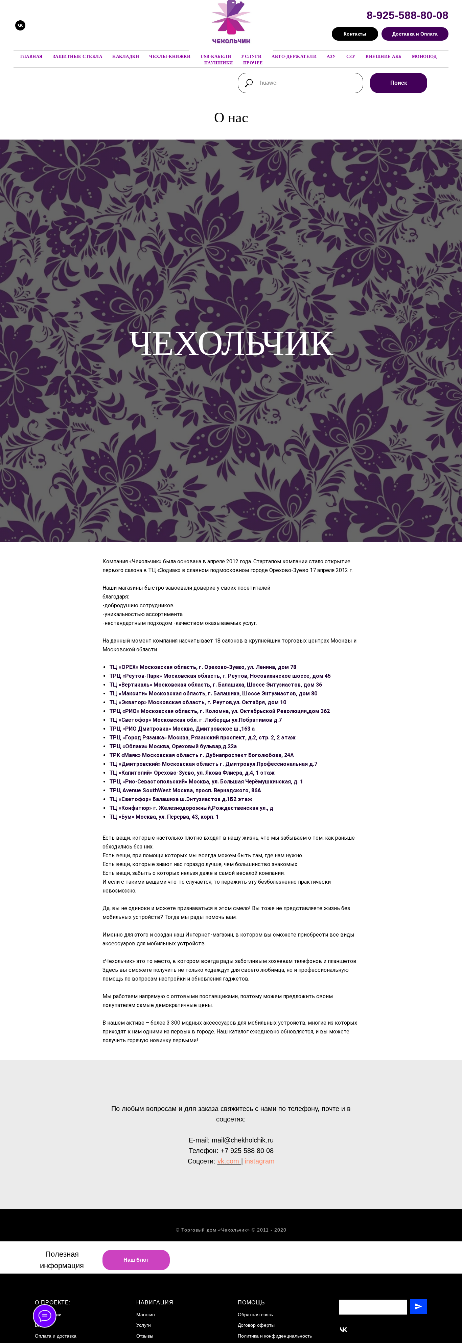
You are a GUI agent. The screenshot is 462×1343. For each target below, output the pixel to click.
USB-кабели (216, 56)
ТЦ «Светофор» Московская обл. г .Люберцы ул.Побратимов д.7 (195, 720)
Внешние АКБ (384, 56)
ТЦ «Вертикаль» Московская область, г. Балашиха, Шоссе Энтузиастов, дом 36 (215, 684)
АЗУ (331, 56)
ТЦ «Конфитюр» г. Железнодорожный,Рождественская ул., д (191, 808)
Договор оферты (256, 1325)
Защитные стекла (77, 56)
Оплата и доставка (55, 1336)
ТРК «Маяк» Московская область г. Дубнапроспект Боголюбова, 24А (201, 755)
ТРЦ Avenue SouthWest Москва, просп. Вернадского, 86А (185, 790)
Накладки (125, 56)
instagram (260, 1161)
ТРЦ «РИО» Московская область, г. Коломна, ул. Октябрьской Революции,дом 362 (219, 711)
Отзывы (144, 1336)
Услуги (251, 56)
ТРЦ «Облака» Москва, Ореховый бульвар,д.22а (173, 746)
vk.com (228, 1161)
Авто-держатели (294, 56)
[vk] (20, 25)
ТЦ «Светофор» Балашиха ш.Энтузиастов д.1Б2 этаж (180, 799)
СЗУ (351, 56)
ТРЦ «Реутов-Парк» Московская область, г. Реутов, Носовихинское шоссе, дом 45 (220, 676)
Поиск (398, 83)
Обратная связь (255, 1314)
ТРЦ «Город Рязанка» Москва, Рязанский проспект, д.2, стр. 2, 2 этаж (202, 737)
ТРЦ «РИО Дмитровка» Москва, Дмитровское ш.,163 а (182, 729)
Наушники (218, 62)
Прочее (253, 62)
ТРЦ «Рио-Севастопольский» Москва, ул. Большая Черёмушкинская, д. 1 (206, 781)
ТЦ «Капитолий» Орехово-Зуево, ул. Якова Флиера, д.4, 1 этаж (192, 773)
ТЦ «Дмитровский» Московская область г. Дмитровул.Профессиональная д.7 (213, 764)
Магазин (145, 1314)
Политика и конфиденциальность (275, 1336)
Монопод (424, 56)
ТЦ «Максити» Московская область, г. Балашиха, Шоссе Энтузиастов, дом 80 (213, 693)
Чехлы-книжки (169, 56)
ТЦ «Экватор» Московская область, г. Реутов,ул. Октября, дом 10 (197, 702)
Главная (31, 56)
